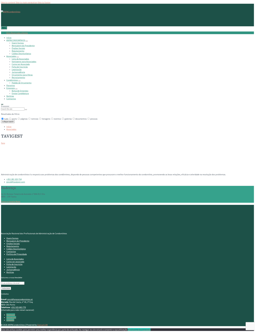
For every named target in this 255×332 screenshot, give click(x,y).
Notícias (10, 272)
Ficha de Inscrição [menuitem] (20, 66)
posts (14, 118)
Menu (4, 28)
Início (8, 126)
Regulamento (12, 246)
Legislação (11, 267)
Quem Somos (12, 238)
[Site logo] (10, 11)
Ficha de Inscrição (14, 264)
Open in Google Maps (10, 201)
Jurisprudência (13, 269)
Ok (129, 329)
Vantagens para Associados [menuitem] (24, 61)
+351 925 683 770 (18, 307)
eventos (57, 118)
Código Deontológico (16, 249)
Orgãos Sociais (13, 243)
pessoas (93, 118)
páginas (24, 118)
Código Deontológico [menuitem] (21, 53)
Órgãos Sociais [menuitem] (18, 48)
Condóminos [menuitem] (12, 80)
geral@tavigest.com (15, 182)
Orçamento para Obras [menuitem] (22, 74)
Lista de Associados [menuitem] (20, 59)
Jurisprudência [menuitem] (18, 72)
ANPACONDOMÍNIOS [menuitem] (15, 40)
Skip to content (8, 2)
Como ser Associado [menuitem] (21, 64)
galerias (68, 118)
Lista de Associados (15, 259)
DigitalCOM (42, 324)
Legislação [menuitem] (17, 69)
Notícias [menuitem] (10, 96)
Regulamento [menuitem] (18, 51)
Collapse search (8, 121)
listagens (46, 118)
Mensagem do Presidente (17, 241)
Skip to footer (44, 2)
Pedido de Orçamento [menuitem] (21, 82)
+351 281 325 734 (14, 179)
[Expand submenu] (16, 88)
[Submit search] (26, 109)
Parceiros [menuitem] (10, 85)
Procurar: (5, 106)
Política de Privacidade (16, 254)
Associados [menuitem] (11, 56)
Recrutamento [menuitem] (18, 77)
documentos (81, 118)
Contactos (11, 251)
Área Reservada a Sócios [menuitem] (17, 32)
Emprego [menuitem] (10, 88)
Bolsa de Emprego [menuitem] (20, 90)
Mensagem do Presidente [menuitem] (23, 45)
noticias (35, 118)
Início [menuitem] (8, 37)
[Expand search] (2, 104)
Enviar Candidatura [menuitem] (20, 93)
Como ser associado (15, 261)
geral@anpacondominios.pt (20, 299)
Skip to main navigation (26, 2)
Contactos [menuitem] (11, 98)
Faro (3, 143)
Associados (11, 129)
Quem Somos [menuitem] (18, 43)
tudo (6, 118)
